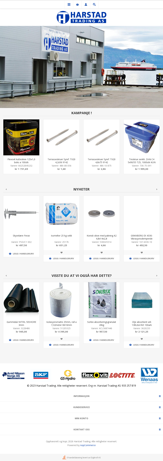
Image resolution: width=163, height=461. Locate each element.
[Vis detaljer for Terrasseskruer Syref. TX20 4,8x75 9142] (102, 137)
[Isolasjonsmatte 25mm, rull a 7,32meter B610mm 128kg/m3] (61, 300)
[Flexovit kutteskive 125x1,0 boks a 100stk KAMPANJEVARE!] (21, 137)
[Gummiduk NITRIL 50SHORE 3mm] (21, 300)
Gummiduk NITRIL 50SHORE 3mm (21, 323)
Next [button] (157, 189)
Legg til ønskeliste (61, 252)
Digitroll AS (96, 457)
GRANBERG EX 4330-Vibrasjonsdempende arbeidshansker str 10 (142, 238)
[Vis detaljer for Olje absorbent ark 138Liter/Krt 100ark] (142, 300)
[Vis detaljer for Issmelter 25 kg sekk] (61, 214)
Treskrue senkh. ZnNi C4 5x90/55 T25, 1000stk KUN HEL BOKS (142, 162)
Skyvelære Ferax (21, 235)
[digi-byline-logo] (64, 457)
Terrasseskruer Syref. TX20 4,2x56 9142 (61, 161)
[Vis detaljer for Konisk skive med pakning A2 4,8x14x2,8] (102, 214)
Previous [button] (6, 189)
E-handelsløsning (74, 457)
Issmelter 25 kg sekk (61, 235)
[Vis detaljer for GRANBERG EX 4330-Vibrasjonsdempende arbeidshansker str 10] (142, 214)
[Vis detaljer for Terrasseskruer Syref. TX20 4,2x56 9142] (61, 137)
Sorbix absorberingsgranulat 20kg (101, 323)
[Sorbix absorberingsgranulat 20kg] (102, 300)
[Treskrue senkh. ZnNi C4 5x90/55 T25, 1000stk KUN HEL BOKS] (142, 137)
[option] (21, 149)
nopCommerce (88, 445)
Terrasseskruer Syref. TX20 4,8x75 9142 (101, 161)
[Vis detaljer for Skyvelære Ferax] (21, 214)
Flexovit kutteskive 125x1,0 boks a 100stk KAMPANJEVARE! (21, 162)
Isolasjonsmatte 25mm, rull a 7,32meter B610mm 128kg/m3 (61, 324)
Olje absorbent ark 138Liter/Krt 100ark (142, 323)
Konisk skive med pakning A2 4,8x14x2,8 (102, 237)
